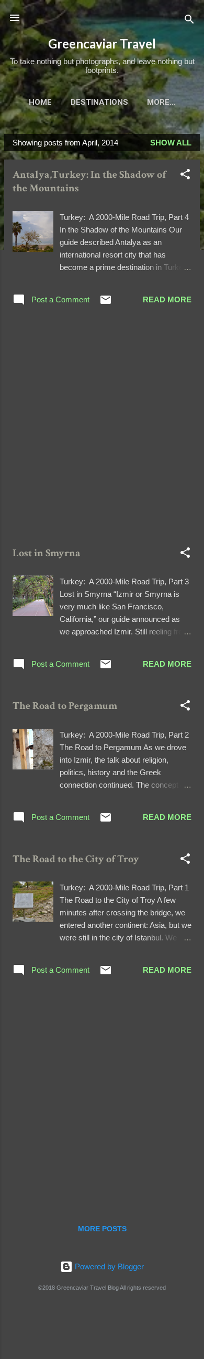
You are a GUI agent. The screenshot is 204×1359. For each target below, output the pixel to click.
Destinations (99, 102)
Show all (170, 142)
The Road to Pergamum (65, 706)
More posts (102, 1229)
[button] (185, 176)
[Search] (189, 21)
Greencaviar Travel (102, 43)
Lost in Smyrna (47, 553)
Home (40, 102)
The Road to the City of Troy (76, 859)
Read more (167, 299)
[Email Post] (105, 303)
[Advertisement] (102, 428)
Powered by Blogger (108, 1266)
